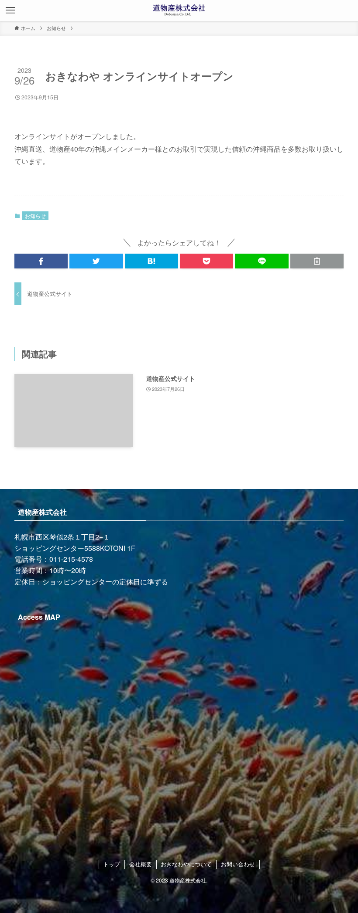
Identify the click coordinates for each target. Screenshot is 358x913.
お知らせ (35, 215)
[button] (41, 261)
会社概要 (140, 864)
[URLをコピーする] (317, 261)
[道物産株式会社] (179, 10)
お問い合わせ (238, 864)
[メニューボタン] (10, 10)
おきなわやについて (186, 864)
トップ (111, 864)
